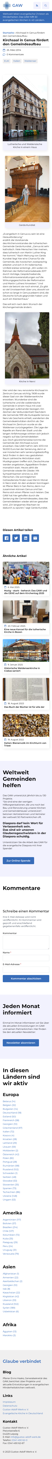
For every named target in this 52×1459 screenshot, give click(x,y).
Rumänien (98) (11, 1165)
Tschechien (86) (11, 1192)
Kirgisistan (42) (11, 1296)
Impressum (9, 1402)
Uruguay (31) (10, 1250)
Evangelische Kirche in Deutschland (23, 1413)
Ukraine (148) (10, 1196)
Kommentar (10, 933)
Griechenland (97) (12, 1128)
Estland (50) (9, 1116)
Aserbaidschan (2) (12, 1281)
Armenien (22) (10, 1277)
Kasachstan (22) (11, 1292)
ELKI (6, 61)
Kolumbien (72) (11, 1235)
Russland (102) (11, 1169)
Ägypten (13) (10, 1331)
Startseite (8, 32)
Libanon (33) (9, 1300)
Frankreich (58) (11, 1120)
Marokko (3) (9, 1335)
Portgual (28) (10, 1162)
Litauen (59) (9, 1146)
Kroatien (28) (10, 1139)
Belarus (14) (9, 1101)
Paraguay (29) (10, 1242)
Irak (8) (6, 1289)
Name (7, 953)
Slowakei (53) (10, 1180)
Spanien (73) (9, 1188)
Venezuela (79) (11, 1253)
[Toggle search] (45, 5)
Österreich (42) (11, 1154)
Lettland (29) (10, 1143)
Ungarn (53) (9, 1199)
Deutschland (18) (12, 1112)
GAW (17, 5)
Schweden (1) (10, 1173)
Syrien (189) (9, 1307)
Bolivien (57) (9, 1223)
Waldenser (30, 61)
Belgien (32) (9, 1105)
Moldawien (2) (10, 1150)
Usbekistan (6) (11, 1311)
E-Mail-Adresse (12, 964)
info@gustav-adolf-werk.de (26, 1437)
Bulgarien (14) (10, 1109)
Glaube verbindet (22, 1361)
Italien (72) (8, 1131)
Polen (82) (8, 1158)
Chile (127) (8, 1231)
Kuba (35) (8, 1238)
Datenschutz (10, 1405)
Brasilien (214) (10, 1227)
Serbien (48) (9, 1177)
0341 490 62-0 (19, 1440)
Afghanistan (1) (11, 1273)
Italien (16, 61)
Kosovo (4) (8, 1135)
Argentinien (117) (12, 1219)
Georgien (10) (10, 1124)
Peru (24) (8, 1246)
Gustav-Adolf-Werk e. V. (16, 1409)
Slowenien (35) (11, 1184)
